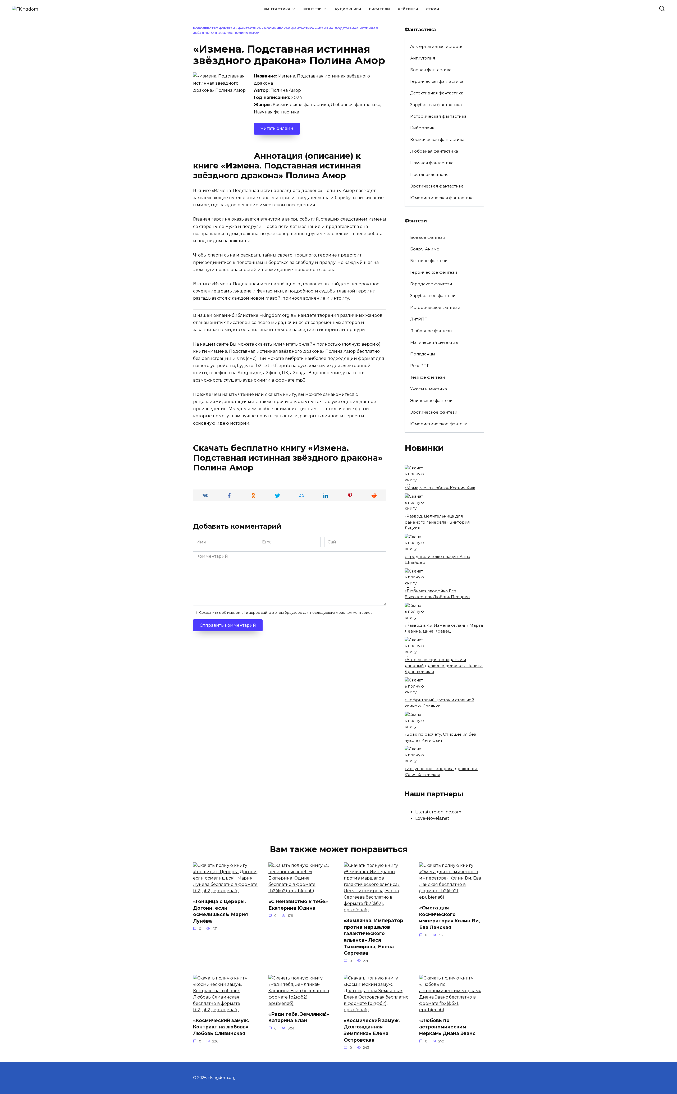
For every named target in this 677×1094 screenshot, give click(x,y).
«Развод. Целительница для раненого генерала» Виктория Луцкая (437, 522)
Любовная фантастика (434, 151)
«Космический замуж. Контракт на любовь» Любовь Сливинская (221, 1027)
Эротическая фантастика (437, 186)
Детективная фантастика (436, 92)
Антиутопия (422, 58)
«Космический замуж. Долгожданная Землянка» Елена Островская (372, 1030)
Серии (432, 9)
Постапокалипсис (429, 174)
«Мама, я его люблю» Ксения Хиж (440, 487)
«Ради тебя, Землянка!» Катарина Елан (298, 1017)
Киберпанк (422, 127)
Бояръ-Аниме (424, 248)
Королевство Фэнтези (214, 28)
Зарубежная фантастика (436, 104)
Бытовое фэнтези (429, 260)
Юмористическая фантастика (442, 197)
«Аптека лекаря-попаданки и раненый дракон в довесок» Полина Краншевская (444, 665)
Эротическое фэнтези (434, 412)
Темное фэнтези (427, 377)
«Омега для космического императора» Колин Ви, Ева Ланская (449, 917)
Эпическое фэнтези (431, 400)
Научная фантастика (432, 162)
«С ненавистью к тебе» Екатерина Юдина (298, 905)
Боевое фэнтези (427, 237)
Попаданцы (422, 353)
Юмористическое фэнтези (439, 423)
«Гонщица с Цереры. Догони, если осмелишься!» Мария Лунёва (220, 911)
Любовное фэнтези (431, 330)
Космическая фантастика (289, 28)
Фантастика (276, 9)
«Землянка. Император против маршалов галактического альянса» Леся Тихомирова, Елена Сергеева (373, 937)
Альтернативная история (437, 46)
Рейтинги (408, 9)
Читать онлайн (276, 128)
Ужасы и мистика (428, 388)
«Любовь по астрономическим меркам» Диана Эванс (447, 1027)
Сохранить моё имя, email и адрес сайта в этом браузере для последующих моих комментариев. (286, 613)
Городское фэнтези (431, 283)
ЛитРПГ (418, 319)
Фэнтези (312, 9)
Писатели (379, 9)
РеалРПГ (419, 365)
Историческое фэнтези (435, 307)
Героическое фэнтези (433, 272)
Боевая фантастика (430, 69)
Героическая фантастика (436, 81)
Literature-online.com (438, 811)
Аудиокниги (348, 9)
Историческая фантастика (438, 116)
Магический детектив (434, 342)
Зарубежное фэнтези (433, 295)
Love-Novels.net (432, 818)
